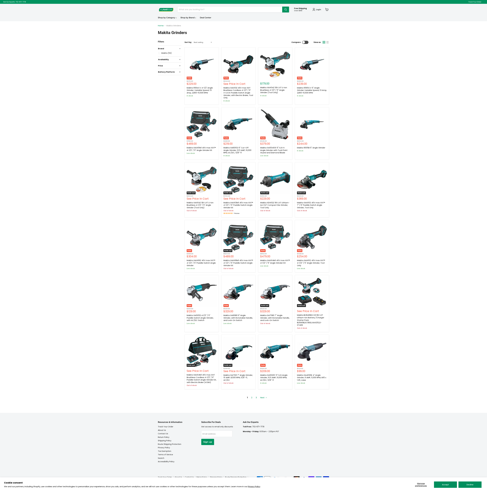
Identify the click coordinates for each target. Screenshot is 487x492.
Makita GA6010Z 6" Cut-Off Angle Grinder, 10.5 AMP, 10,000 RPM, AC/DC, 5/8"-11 (237, 150)
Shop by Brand (187, 17)
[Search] (285, 9)
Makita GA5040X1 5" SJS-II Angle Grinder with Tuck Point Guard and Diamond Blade (274, 150)
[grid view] (324, 42)
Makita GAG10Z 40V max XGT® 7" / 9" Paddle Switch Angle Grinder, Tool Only (311, 205)
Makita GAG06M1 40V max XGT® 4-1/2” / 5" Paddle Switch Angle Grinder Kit (238, 263)
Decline (470, 484)
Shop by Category (167, 17)
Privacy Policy (254, 486)
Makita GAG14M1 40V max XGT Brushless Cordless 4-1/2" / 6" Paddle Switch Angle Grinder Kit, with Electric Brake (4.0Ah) (201, 378)
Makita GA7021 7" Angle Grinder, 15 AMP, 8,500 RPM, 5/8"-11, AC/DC (238, 377)
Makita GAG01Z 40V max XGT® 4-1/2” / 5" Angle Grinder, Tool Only (311, 263)
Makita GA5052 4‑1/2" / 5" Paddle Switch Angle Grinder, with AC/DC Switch (200, 318)
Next (262, 397)
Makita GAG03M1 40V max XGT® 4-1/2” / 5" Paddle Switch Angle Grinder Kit (238, 205)
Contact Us (163, 433)
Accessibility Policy (166, 461)
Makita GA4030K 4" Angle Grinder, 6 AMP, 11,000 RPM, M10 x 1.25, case (311, 377)
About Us (162, 430)
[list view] (327, 42)
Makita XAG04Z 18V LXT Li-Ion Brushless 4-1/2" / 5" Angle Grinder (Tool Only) (273, 90)
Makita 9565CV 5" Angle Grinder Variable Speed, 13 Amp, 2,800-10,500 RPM (312, 90)
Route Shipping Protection (169, 444)
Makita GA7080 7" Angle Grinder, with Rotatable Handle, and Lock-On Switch (275, 318)
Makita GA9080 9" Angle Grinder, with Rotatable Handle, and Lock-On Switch (238, 318)
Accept (445, 484)
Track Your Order (474, 2)
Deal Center (205, 17)
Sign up (207, 442)
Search (161, 458)
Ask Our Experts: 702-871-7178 (14, 2)
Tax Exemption (164, 451)
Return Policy (163, 437)
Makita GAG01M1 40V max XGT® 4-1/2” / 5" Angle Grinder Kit (201, 149)
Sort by (188, 42)
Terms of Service (165, 454)
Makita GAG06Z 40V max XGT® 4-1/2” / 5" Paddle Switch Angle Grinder (201, 263)
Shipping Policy (164, 440)
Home (161, 25)
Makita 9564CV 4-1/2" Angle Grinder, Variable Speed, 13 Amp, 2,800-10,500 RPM (200, 90)
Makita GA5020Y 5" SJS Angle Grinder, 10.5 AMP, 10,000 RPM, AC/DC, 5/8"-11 (274, 377)
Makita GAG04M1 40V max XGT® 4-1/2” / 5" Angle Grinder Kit (275, 261)
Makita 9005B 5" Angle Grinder (311, 147)
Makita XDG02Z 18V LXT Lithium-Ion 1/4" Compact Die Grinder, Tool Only (274, 205)
